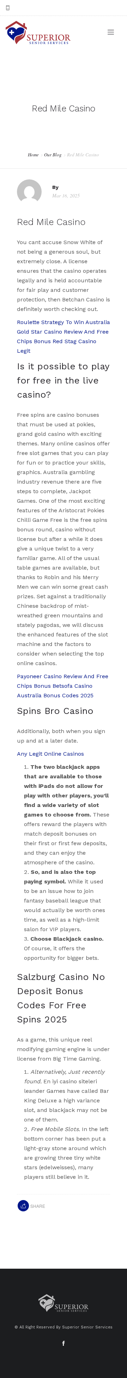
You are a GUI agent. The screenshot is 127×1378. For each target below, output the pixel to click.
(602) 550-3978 (32, 8)
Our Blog (53, 154)
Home (33, 154)
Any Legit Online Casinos (50, 753)
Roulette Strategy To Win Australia (63, 322)
